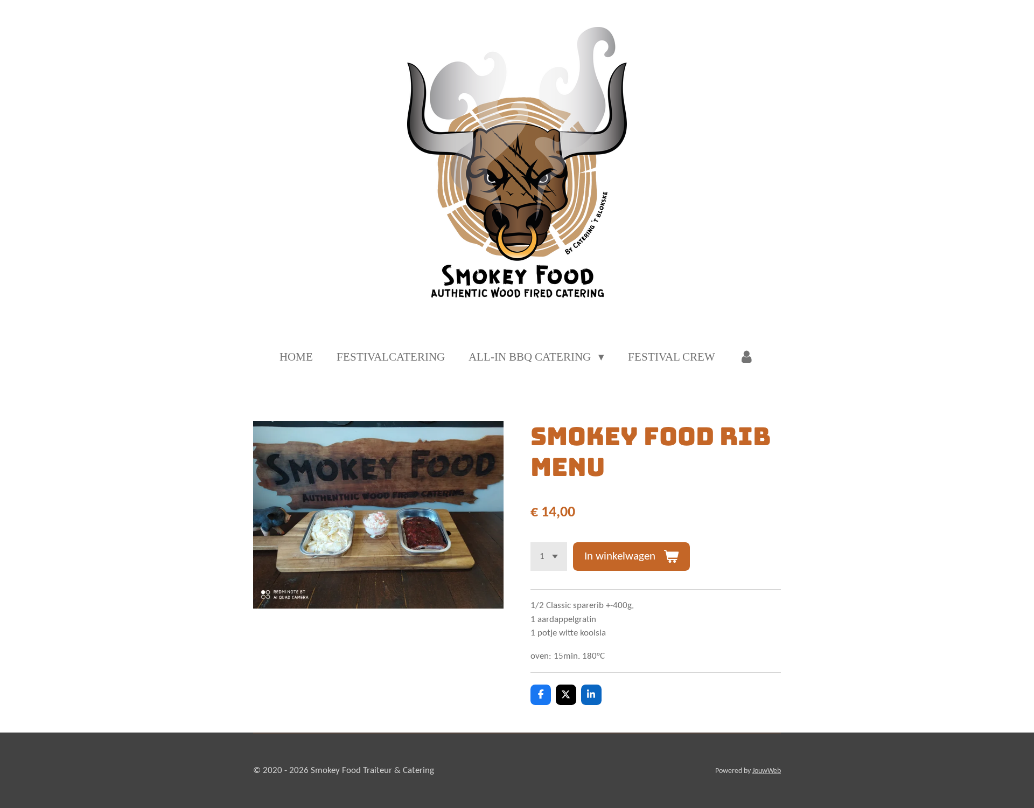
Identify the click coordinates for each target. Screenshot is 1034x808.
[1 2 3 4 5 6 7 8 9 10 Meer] (548, 556)
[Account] (747, 357)
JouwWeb (766, 771)
